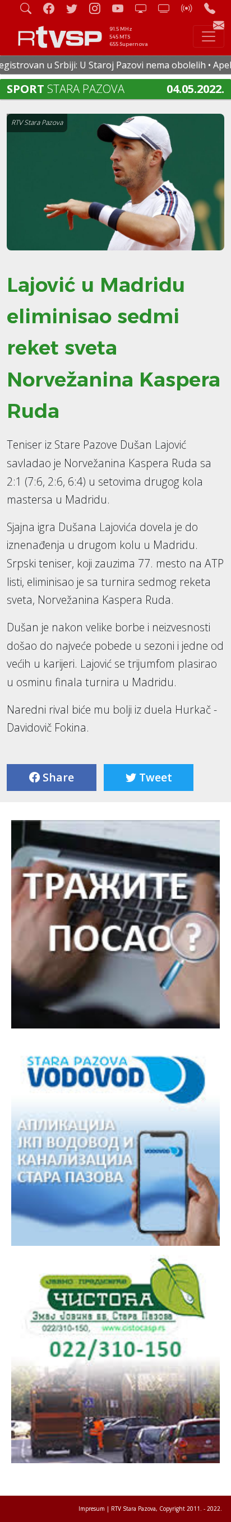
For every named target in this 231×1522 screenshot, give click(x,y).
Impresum (91, 1508)
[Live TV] (145, 8)
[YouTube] (122, 8)
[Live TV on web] (168, 8)
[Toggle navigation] (208, 36)
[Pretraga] (30, 8)
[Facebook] (53, 8)
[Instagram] (99, 8)
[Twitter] (76, 8)
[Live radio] (191, 8)
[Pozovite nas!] (214, 8)
